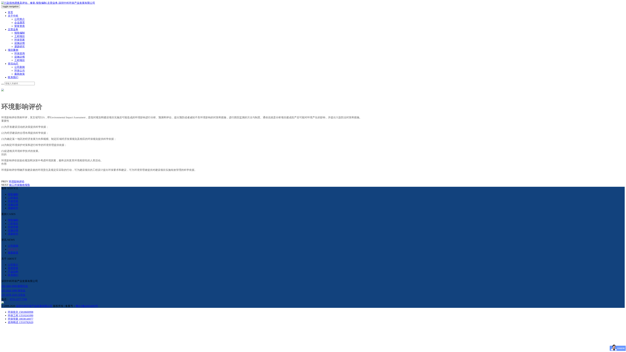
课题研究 (19, 46)
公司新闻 (19, 67)
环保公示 (19, 70)
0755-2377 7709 (18, 299)
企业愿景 (19, 22)
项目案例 (13, 50)
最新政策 (19, 74)
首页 (10, 12)
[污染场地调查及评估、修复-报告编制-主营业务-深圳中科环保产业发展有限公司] (48, 2)
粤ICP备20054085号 (87, 306)
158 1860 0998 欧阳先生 (14, 286)
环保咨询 (19, 53)
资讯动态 (13, 63)
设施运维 (19, 43)
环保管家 (19, 39)
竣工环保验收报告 (19, 184)
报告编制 (19, 32)
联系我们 (13, 77)
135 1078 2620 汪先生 (13, 294)
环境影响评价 (16, 181)
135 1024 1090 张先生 (13, 290)
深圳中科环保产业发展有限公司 (34, 306)
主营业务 (13, 29)
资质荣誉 (13, 268)
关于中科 (13, 15)
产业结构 (13, 271)
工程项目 (19, 36)
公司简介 (19, 19)
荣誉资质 (19, 26)
